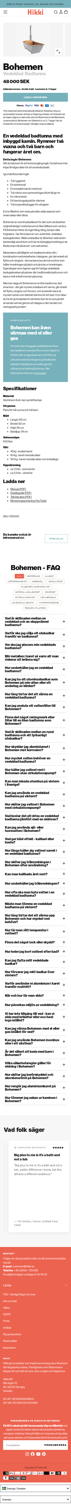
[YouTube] (38, 1454)
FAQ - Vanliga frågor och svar (19, 1294)
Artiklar (7, 1327)
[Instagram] (27, 1454)
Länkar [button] (7, 1285)
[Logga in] (61, 12)
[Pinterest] (44, 1454)
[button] (5, 12)
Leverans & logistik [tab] (23, 603)
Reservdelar (10, 1340)
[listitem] (35, 621)
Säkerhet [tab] (50, 592)
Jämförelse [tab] (33, 576)
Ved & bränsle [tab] (48, 597)
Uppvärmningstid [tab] (17, 581)
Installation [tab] (56, 581)
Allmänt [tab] (49, 576)
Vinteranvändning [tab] (49, 603)
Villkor (6, 1307)
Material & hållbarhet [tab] (27, 592)
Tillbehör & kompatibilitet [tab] (35, 587)
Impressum (9, 1347)
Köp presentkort (12, 1334)
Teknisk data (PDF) (21, 496)
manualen (40, 373)
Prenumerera (55, 1444)
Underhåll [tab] (38, 581)
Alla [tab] (19, 576)
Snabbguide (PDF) (20, 492)
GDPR (6, 1314)
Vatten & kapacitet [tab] (25, 597)
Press (6, 1320)
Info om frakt (10, 1301)
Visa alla (56, 538)
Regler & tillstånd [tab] (35, 608)
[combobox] (35, 1488)
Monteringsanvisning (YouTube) (28, 500)
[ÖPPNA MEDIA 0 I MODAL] (58, 51)
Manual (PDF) (18, 489)
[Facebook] (32, 1454)
